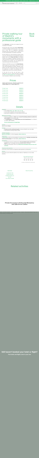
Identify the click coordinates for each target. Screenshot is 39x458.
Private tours (4, 136)
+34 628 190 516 (8, 0)
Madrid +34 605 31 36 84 (24, 0)
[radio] (24, 160)
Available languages (6, 132)
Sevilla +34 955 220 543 (15, 0)
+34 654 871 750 (9, 173)
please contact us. (22, 134)
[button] (16, 3)
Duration (3, 124)
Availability (4, 109)
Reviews (3, 151)
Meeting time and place (6, 115)
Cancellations (4, 140)
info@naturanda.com (32, 0)
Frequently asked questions (7, 148)
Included (3, 128)
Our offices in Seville (10, 178)
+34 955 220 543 (9, 174)
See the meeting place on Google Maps (12, 122)
